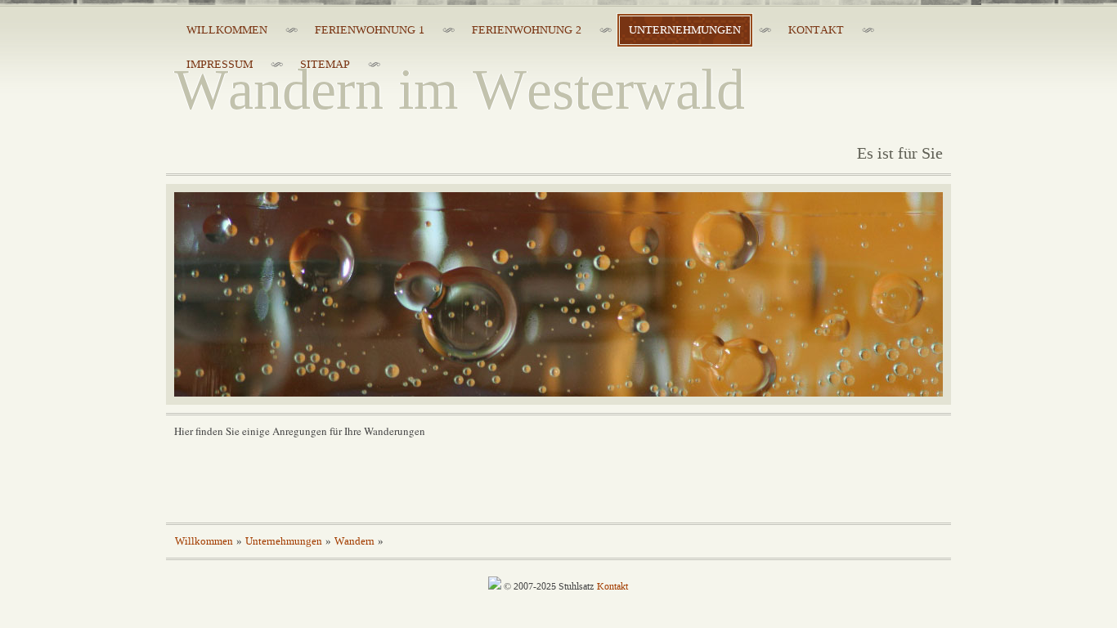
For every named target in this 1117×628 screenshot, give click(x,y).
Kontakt (612, 586)
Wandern (354, 541)
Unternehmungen (283, 541)
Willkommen (204, 541)
